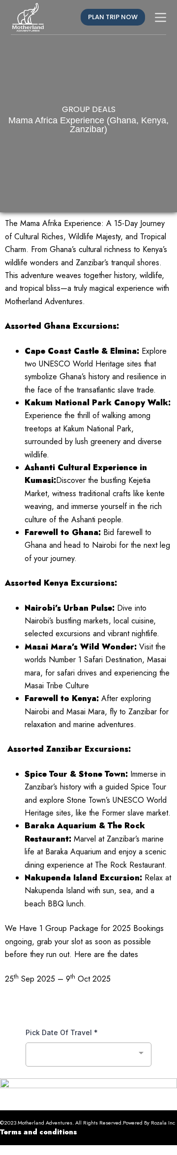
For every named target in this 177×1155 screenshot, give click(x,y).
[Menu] (160, 17)
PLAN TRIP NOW (113, 17)
